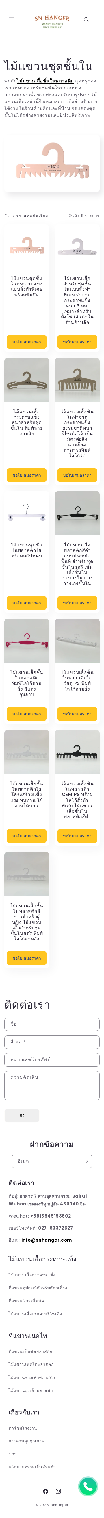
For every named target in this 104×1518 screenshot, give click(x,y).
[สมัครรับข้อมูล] (85, 1161)
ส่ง (22, 1115)
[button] (11, 20)
